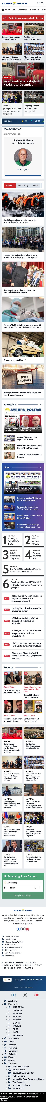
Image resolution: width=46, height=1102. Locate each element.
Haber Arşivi (9, 956)
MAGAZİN (29, 968)
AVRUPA (7, 741)
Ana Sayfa (12, 1001)
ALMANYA (34, 9)
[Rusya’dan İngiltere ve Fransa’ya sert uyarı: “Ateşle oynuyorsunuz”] (12, 818)
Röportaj (12, 1048)
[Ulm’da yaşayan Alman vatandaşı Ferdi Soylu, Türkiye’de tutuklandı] (12, 790)
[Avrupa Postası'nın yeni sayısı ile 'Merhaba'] (9, 438)
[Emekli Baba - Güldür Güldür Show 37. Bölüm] (9, 516)
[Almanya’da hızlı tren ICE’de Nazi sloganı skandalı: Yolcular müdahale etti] (34, 762)
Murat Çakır (23, 169)
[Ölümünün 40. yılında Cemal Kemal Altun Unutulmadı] (9, 447)
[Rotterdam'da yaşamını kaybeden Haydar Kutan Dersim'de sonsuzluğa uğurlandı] (12, 733)
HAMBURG (19, 962)
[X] (23, 929)
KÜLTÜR (17, 1026)
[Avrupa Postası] (14, 3)
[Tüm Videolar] (41, 467)
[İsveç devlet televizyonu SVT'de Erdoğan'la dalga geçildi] (9, 508)
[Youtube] (27, 929)
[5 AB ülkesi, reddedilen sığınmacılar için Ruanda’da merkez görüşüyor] (23, 204)
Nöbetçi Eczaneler (12, 936)
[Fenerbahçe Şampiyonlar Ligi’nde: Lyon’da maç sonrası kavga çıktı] (34, 818)
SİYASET (10, 185)
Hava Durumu (10, 939)
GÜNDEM (22, 9)
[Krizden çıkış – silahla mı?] (23, 344)
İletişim (11, 1060)
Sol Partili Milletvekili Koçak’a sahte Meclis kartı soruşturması (25, 570)
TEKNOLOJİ (23, 185)
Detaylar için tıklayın (23, 895)
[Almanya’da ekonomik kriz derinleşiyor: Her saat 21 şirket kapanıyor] (23, 376)
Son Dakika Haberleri (13, 953)
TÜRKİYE (17, 1019)
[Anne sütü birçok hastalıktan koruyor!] (9, 455)
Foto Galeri (13, 1038)
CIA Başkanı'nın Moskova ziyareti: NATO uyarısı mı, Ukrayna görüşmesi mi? (11, 861)
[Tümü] (41, 667)
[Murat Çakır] (23, 157)
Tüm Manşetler (11, 950)
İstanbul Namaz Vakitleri (14, 942)
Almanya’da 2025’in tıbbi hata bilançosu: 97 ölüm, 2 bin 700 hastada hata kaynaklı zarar (22, 326)
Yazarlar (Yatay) (12, 129)
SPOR (35, 185)
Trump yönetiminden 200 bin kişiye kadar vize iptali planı (33, 859)
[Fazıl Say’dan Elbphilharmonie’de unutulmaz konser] (34, 733)
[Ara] (38, 3)
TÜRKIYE (17, 965)
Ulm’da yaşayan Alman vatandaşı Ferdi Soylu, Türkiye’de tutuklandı (37, 541)
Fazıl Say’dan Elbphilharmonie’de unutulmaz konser (26, 609)
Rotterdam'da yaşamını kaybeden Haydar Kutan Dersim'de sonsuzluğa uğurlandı (27, 598)
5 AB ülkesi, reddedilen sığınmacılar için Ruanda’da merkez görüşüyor (20, 221)
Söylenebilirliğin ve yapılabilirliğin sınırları (23, 141)
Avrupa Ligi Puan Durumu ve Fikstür (28, 1079)
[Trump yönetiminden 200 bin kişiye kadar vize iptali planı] (34, 846)
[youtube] (36, 995)
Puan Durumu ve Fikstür (14, 947)
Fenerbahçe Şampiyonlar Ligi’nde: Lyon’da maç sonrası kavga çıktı (34, 832)
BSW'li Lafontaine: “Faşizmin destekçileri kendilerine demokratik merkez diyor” (15, 556)
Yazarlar (12, 1044)
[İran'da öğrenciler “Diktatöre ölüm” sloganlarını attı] (9, 499)
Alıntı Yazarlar (12, 134)
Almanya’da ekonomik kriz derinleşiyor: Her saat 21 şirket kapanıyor (22, 393)
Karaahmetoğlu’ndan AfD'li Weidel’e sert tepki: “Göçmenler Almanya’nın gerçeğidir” (26, 585)
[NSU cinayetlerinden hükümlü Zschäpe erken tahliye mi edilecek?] (12, 762)
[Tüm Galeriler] (41, 404)
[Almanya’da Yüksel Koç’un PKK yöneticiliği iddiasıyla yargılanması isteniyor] (34, 790)
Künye (11, 1057)
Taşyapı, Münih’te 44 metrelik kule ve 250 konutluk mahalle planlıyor (37, 556)
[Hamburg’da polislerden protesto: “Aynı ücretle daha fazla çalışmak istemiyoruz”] (23, 239)
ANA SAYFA (9, 9)
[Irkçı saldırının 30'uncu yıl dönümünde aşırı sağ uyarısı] (9, 525)
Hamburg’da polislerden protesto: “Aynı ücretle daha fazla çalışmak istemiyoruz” (21, 256)
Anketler (12, 1054)
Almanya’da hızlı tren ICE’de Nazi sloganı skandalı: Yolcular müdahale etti (26, 633)
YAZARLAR (18, 1035)
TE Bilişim (29, 987)
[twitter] (25, 995)
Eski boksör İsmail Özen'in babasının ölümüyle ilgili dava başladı (19, 291)
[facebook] (13, 995)
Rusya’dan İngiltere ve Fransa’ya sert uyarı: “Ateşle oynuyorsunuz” (12, 832)
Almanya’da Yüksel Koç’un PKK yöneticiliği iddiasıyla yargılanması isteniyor (14, 541)
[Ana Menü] (42, 3)
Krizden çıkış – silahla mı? (15, 360)
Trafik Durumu (10, 945)
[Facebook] (19, 929)
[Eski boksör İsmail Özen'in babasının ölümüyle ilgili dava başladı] (23, 274)
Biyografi (12, 1051)
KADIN (16, 1032)
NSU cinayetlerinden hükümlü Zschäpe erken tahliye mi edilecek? (25, 621)
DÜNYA (7, 827)
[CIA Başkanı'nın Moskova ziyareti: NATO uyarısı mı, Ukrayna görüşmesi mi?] (12, 846)
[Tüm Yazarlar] (41, 129)
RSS (8, 980)
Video (11, 1041)
